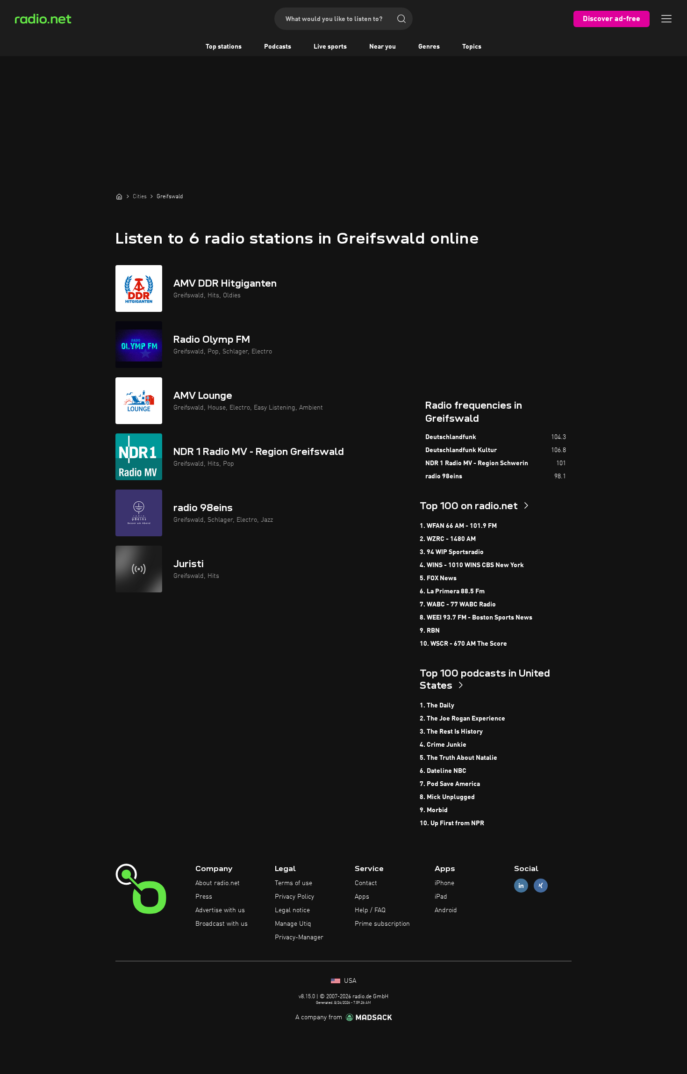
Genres (429, 46)
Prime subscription (382, 924)
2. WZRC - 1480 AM (448, 539)
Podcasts (277, 46)
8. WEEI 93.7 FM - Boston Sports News (476, 617)
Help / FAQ (370, 910)
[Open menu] (666, 18)
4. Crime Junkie (443, 745)
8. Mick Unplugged (447, 797)
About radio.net (217, 883)
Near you (382, 46)
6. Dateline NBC (443, 771)
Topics (471, 46)
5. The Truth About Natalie (458, 758)
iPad (441, 897)
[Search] (401, 18)
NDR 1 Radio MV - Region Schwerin (476, 463)
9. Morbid (434, 810)
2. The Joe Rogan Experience (462, 718)
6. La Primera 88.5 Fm (452, 591)
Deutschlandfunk (450, 437)
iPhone (444, 883)
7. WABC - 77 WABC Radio (458, 604)
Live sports (330, 46)
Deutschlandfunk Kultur (461, 450)
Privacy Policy (294, 897)
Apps (362, 897)
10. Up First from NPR (452, 823)
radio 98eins (443, 476)
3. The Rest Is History (451, 731)
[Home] (119, 196)
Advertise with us (220, 910)
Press (203, 897)
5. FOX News (438, 578)
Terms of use (293, 883)
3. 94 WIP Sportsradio (452, 552)
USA (349, 981)
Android (446, 910)
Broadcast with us (221, 924)
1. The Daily (437, 705)
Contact (366, 883)
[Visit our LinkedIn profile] (521, 886)
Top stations (224, 46)
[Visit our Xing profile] (540, 886)
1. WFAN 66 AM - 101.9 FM (458, 526)
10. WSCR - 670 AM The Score (463, 644)
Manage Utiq (293, 924)
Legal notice (292, 910)
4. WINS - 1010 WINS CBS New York (472, 565)
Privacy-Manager (299, 937)
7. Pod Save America (450, 784)
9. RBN (430, 630)
